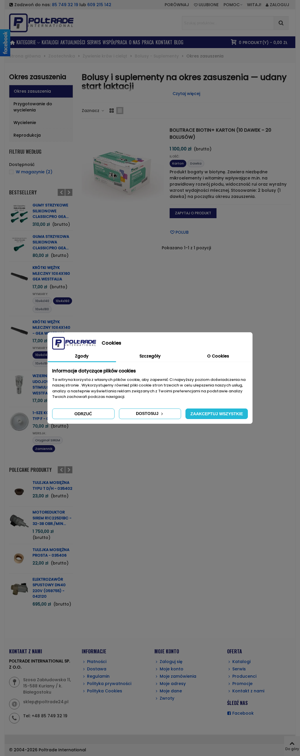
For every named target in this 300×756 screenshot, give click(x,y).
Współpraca (115, 42)
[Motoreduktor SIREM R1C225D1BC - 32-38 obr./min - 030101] (19, 521)
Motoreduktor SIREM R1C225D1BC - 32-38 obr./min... (52, 517)
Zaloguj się (171, 662)
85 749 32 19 (65, 5)
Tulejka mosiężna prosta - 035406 (51, 552)
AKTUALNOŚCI (72, 42)
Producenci (244, 676)
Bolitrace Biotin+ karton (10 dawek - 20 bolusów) (220, 133)
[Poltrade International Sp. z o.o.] (50, 22)
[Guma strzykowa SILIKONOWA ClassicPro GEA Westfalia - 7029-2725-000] (19, 245)
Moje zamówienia (178, 676)
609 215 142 (99, 5)
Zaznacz (91, 110)
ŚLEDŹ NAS (237, 702)
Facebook (243, 713)
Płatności (96, 662)
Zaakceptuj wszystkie (216, 413)
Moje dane (171, 691)
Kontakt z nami (248, 691)
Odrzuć (83, 413)
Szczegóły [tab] (150, 356)
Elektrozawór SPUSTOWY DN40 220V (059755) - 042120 (49, 588)
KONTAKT (164, 42)
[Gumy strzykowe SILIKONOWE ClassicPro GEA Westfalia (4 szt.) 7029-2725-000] (19, 214)
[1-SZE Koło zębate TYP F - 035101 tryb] (19, 421)
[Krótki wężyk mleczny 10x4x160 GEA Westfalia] (19, 276)
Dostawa (96, 669)
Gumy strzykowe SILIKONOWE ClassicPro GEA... (51, 210)
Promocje (242, 683)
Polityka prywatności (109, 683)
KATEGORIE (26, 42)
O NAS (134, 42)
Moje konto (171, 669)
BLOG (178, 42)
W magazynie (34, 172)
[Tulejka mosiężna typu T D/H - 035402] (19, 491)
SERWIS (94, 42)
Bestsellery (23, 192)
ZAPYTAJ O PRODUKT (193, 213)
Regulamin (98, 676)
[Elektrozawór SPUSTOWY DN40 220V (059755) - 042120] (19, 588)
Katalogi (50, 42)
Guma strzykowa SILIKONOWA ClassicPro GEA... (51, 242)
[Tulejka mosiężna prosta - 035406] (19, 558)
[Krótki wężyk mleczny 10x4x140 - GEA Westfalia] (19, 331)
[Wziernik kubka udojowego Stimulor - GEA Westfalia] (19, 384)
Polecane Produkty (30, 469)
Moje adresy (173, 683)
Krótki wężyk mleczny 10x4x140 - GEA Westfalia (51, 327)
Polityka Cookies (104, 691)
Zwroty (167, 698)
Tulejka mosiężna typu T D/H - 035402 (52, 485)
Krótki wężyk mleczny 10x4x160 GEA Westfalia (51, 273)
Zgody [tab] (81, 356)
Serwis (239, 669)
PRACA (148, 42)
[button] (233, 4)
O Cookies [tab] (218, 356)
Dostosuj (148, 413)
